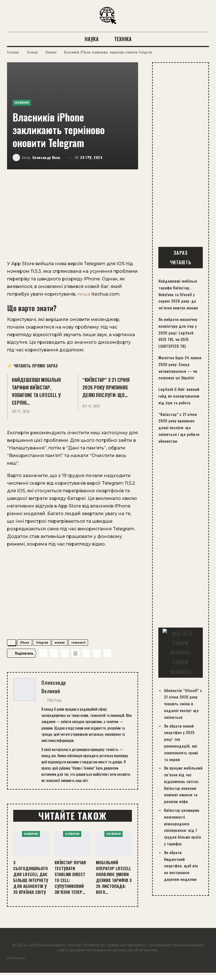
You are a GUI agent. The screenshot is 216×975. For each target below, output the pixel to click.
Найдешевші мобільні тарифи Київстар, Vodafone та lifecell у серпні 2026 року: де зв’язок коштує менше (178, 294)
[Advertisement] (72, 218)
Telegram (42, 642)
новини (60, 642)
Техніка (123, 39)
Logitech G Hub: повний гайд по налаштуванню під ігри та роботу (178, 395)
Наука (92, 39)
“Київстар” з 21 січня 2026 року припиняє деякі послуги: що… (106, 387)
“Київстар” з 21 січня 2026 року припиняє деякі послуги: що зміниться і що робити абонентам (178, 427)
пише (83, 294)
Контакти (16, 958)
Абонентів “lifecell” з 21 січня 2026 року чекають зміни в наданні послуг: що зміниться (183, 703)
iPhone (24, 642)
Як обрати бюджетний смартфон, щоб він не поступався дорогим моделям (181, 865)
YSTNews (90, 945)
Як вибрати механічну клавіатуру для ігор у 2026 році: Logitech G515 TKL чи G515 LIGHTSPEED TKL (177, 332)
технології (78, 642)
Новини (22, 103)
